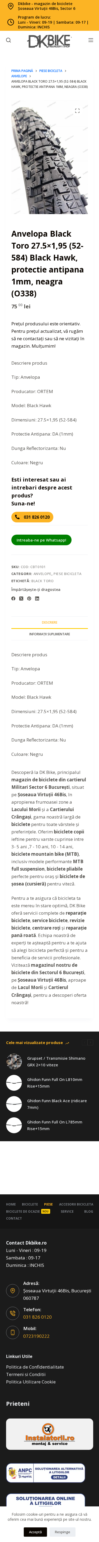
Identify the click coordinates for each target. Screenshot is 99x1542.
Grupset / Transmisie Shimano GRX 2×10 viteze (56, 1061)
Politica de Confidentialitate (35, 1367)
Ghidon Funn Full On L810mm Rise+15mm (54, 1083)
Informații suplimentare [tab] (49, 634)
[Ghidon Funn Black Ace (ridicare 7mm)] (14, 1104)
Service (67, 1211)
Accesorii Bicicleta (76, 1204)
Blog (88, 1211)
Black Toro (42, 580)
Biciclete (30, 1204)
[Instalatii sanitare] (49, 1434)
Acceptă (35, 1532)
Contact (14, 1218)
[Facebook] (13, 598)
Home (11, 1204)
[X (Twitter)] (21, 598)
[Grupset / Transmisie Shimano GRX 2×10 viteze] (14, 1062)
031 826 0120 (37, 1317)
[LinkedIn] (37, 598)
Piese (48, 1204)
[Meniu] (90, 40)
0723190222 (36, 1336)
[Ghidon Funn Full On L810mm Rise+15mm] (14, 1083)
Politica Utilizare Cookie (31, 1382)
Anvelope (42, 573)
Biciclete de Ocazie (27, 1211)
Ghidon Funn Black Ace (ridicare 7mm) (57, 1104)
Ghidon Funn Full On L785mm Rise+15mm (54, 1125)
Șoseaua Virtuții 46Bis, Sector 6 (46, 8)
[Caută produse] (8, 40)
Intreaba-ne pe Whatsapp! (41, 540)
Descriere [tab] (49, 622)
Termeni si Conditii (26, 1374)
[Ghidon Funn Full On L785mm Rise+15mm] (14, 1125)
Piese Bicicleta (68, 573)
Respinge (62, 1532)
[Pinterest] (29, 598)
